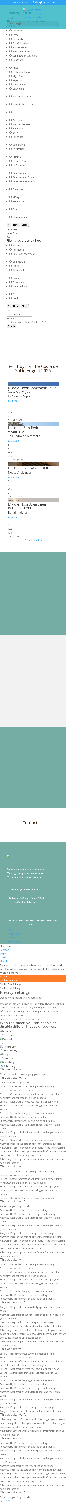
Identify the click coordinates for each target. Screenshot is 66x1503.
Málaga (16, 197)
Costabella (18, 38)
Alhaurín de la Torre (23, 104)
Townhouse (19, 282)
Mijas (15, 67)
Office (16, 265)
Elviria (16, 34)
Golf (43, 322)
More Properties (33, 540)
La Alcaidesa (19, 148)
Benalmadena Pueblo (24, 181)
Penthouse (18, 249)
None (16, 224)
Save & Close (7, 1501)
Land (15, 298)
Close (24, 224)
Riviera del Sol (20, 84)
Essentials (9, 1043)
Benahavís (18, 59)
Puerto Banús (20, 47)
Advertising (9, 1066)
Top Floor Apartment (24, 253)
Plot (15, 294)
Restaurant (18, 270)
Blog (9, 929)
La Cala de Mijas (21, 71)
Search (11, 326)
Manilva (17, 156)
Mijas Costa (19, 76)
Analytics (8, 1058)
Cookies (11, 937)
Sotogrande (19, 144)
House (16, 277)
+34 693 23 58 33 (20, 2)
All (9, 224)
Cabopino (18, 30)
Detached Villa (20, 286)
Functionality (10, 1050)
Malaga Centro (20, 201)
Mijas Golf (18, 80)
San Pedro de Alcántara (25, 55)
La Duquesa (19, 165)
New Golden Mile (21, 124)
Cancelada (18, 136)
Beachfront (31, 322)
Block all (8, 1035)
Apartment (18, 245)
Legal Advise (13, 941)
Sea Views (15, 322)
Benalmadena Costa (23, 177)
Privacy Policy (14, 933)
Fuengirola (18, 189)
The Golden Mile (21, 43)
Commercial (19, 261)
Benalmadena (20, 173)
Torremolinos (20, 217)
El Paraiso (18, 128)
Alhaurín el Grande (22, 96)
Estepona (17, 120)
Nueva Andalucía (21, 51)
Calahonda (18, 88)
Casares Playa (20, 160)
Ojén (15, 209)
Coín (15, 112)
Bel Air (16, 132)
